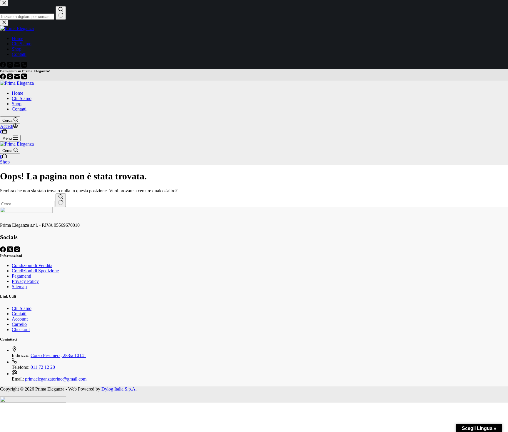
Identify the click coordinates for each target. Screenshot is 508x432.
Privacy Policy (25, 281)
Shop (16, 103)
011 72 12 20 (43, 367)
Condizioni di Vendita (32, 265)
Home (17, 93)
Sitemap (19, 286)
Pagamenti (21, 275)
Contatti (19, 108)
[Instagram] (10, 77)
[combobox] (27, 204)
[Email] (17, 77)
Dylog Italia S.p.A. (119, 388)
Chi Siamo (21, 98)
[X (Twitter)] (10, 250)
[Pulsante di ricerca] (61, 200)
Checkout (21, 329)
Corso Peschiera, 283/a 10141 (58, 355)
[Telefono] (24, 77)
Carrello (19, 324)
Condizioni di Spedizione (35, 270)
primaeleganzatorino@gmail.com (55, 378)
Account (20, 318)
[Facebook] (3, 77)
